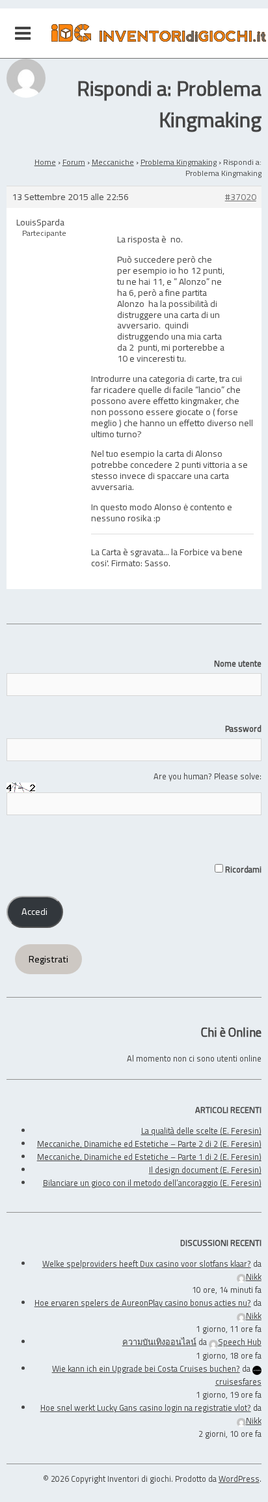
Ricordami (242, 869)
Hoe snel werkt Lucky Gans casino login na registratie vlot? (145, 1407)
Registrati (48, 959)
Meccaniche (113, 162)
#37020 (240, 197)
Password (243, 728)
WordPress (239, 1478)
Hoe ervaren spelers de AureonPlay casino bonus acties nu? (142, 1302)
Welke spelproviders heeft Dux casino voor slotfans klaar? (146, 1263)
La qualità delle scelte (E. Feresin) (201, 1130)
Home (45, 162)
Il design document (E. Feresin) (205, 1169)
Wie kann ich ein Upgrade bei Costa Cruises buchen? (146, 1368)
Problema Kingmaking (179, 162)
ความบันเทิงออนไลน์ (159, 1341)
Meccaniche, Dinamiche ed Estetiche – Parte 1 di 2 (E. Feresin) (149, 1156)
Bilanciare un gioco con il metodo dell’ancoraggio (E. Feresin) (152, 1182)
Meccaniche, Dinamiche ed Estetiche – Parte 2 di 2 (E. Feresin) (149, 1143)
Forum (73, 162)
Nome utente (237, 663)
